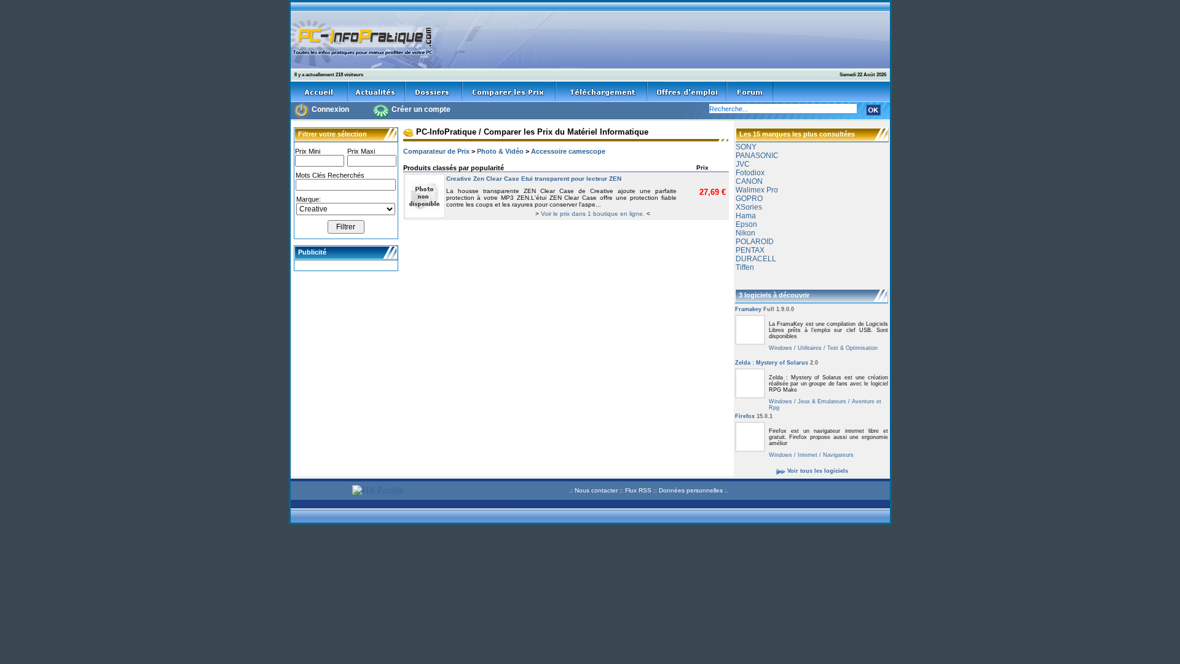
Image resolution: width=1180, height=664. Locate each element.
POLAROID (755, 241)
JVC (743, 164)
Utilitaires (809, 348)
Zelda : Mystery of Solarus (776, 363)
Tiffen (745, 267)
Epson (746, 224)
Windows (780, 348)
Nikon (745, 233)
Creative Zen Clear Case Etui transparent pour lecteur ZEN (533, 178)
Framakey (764, 309)
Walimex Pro (757, 190)
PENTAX (750, 250)
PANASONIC (757, 155)
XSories (749, 207)
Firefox (754, 416)
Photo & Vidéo (500, 151)
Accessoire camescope (568, 151)
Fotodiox (750, 172)
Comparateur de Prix (436, 151)
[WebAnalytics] (319, 492)
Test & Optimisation (851, 348)
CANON (749, 181)
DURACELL (756, 259)
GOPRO (749, 198)
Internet (806, 455)
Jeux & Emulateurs (821, 401)
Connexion (330, 109)
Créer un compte (420, 109)
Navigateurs (837, 455)
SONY (746, 147)
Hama (746, 215)
